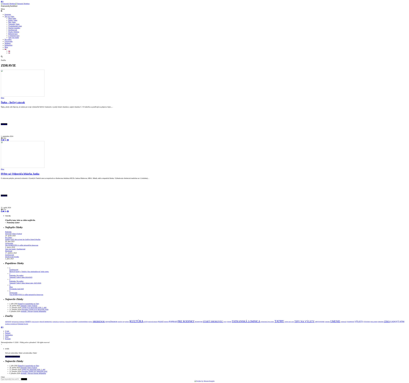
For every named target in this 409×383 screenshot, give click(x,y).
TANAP (229, 322)
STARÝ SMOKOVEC (213, 321)
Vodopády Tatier (13, 24)
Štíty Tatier (12, 22)
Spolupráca (9, 335)
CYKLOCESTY (35, 321)
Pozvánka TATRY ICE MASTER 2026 (35, 309)
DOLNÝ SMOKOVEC (46, 322)
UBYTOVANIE (320, 322)
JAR (106, 322)
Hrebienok (8, 251)
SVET (225, 321)
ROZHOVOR (198, 322)
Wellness (8, 43)
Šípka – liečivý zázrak (13, 102)
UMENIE (335, 321)
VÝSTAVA (366, 322)
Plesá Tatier (12, 18)
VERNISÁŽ (343, 321)
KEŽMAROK (112, 322)
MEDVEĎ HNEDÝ (153, 321)
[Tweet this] (3, 140)
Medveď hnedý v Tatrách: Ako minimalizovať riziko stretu (29, 272)
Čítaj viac (4, 124)
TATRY (279, 321)
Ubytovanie (8, 41)
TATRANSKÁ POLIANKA (267, 321)
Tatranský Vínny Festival (13, 234)
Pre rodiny (8, 39)
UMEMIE (327, 321)
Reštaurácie (8, 45)
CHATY (28, 321)
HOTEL (90, 321)
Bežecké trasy (13, 34)
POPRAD (173, 321)
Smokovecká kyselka (12, 257)
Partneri (7, 333)
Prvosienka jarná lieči (16, 289)
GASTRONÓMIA (83, 322)
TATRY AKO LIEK (289, 321)
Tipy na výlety (9, 16)
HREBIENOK (99, 321)
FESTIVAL (62, 321)
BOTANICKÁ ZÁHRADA (18, 321)
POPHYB (166, 321)
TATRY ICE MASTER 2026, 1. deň (34, 307)
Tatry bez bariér (13, 38)
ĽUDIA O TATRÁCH (11, 324)
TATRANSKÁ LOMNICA (246, 321)
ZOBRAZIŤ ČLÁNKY (12, 357)
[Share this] (1, 140)
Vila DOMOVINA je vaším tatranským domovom (21, 245)
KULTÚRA (136, 321)
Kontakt (8, 339)
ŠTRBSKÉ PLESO (22, 324)
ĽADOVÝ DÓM (397, 321)
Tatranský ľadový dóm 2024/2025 (20, 277)
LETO (146, 322)
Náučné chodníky (14, 28)
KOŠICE (127, 321)
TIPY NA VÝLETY (304, 321)
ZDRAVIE (381, 322)
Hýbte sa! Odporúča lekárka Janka (20, 173)
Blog (6, 47)
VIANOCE (350, 322)
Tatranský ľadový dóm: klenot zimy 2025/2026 (25, 283)
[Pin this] (8, 140)
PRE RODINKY (186, 321)
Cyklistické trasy (13, 36)
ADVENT (8, 322)
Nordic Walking (13, 32)
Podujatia (8, 14)
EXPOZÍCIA (56, 321)
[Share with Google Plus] (5, 140)
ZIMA (387, 321)
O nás (7, 331)
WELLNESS (373, 322)
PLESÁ (160, 321)
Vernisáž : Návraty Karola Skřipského (33, 311)
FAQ (7, 337)
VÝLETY (359, 321)
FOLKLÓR (68, 321)
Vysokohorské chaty (15, 26)
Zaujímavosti (12, 30)
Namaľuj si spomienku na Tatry (28, 304)
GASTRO (74, 322)
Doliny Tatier (12, 20)
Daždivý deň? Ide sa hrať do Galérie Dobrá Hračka (22, 239)
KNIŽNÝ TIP (121, 321)
